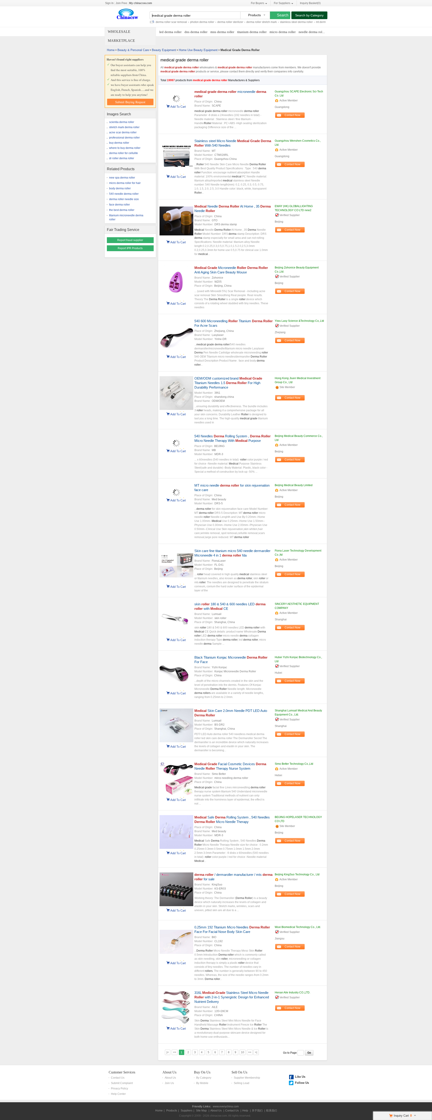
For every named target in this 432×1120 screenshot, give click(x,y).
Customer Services (122, 1072)
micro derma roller (283, 32)
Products (171, 1110)
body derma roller (120, 188)
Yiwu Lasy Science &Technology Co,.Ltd (299, 320)
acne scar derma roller (123, 132)
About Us (169, 1072)
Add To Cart (178, 106)
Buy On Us (202, 1072)
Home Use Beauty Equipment (198, 50)
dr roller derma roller (121, 158)
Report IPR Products (130, 248)
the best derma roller (121, 210)
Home (111, 50)
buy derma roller (119, 142)
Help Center (118, 1093)
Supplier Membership (247, 1077)
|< (167, 1052)
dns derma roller (195, 32)
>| (256, 1052)
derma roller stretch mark (241, 22)
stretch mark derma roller (124, 127)
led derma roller (170, 32)
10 (242, 1052)
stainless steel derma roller (276, 22)
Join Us (169, 1083)
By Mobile (202, 1083)
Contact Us (117, 1077)
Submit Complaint (122, 1083)
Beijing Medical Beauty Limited (294, 485)
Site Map (201, 1110)
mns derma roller (222, 32)
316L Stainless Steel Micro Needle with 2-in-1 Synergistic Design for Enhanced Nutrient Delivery (231, 997)
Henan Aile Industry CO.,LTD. (292, 992)
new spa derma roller (122, 177)
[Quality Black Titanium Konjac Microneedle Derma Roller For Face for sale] (176, 688)
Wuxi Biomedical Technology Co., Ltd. (298, 927)
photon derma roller (182, 22)
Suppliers (186, 1110)
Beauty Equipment (164, 50)
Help (245, 1110)
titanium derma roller (252, 32)
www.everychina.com (226, 1106)
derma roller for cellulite (123, 153)
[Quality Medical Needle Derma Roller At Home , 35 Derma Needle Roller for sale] (176, 237)
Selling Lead (241, 1083)
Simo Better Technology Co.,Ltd (294, 763)
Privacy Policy (119, 1088)
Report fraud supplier (130, 240)
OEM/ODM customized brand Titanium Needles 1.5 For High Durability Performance (228, 382)
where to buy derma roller (124, 148)
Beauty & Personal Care (133, 50)
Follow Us (302, 1082)
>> (249, 1052)
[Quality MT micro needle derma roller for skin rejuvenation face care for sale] (176, 495)
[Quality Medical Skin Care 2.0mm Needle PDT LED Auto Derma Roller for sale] (176, 741)
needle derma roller (312, 32)
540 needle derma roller (124, 193)
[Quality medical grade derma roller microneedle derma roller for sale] (176, 101)
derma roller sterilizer (210, 22)
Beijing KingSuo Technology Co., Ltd (297, 874)
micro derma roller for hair (125, 183)
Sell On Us (239, 1072)
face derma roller (119, 204)
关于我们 (257, 1110)
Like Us (300, 1076)
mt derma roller (305, 22)
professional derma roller (124, 137)
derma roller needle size (124, 199)
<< (174, 1052)
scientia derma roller (121, 122)
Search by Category (309, 15)
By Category (203, 1077)
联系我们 (271, 1110)
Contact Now (292, 115)
